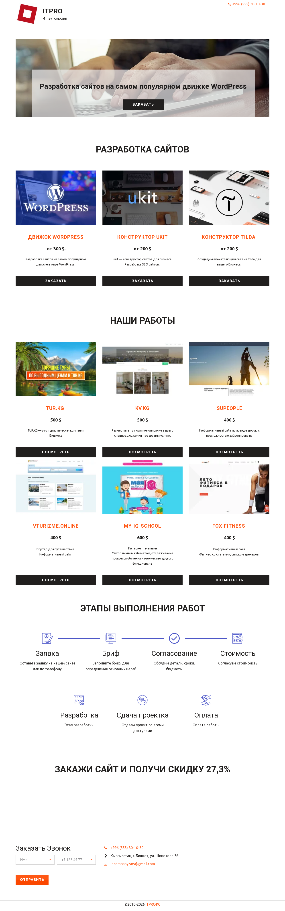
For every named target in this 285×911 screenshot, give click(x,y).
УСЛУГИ (167, 18)
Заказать (55, 281)
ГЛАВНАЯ (146, 18)
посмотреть (55, 452)
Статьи (218, 18)
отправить (32, 880)
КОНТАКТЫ (241, 18)
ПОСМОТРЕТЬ (142, 452)
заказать (143, 104)
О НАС (201, 18)
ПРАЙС (184, 18)
